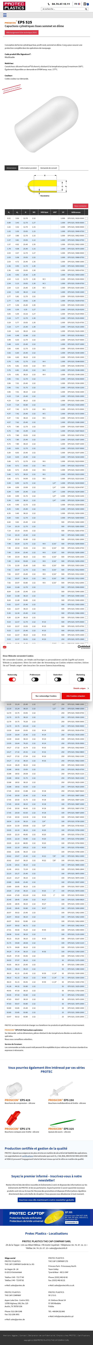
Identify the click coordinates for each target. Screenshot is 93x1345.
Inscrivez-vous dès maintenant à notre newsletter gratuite (46, 1199)
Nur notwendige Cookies (46, 696)
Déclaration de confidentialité (41, 1335)
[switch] (35, 679)
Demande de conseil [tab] (48, 168)
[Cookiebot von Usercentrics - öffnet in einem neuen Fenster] (79, 647)
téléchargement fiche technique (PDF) (21, 32)
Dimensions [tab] (11, 168)
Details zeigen (79, 688)
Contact (23, 1335)
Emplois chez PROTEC (66, 1335)
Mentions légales (10, 1335)
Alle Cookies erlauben (75, 696)
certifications (27, 1156)
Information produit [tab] (28, 168)
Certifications (84, 1335)
